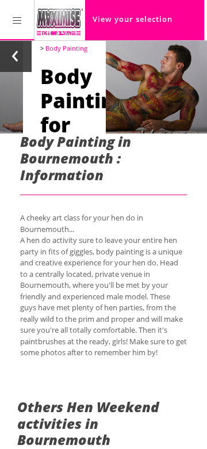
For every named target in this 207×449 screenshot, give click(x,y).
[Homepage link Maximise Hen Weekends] (59, 20)
